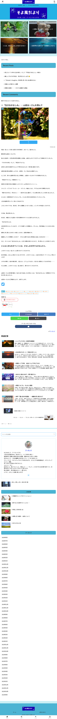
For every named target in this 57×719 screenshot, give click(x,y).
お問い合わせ (42, 712)
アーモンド (28, 450)
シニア (27, 291)
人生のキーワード (19, 291)
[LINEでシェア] (9, 513)
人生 (4, 291)
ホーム (14, 712)
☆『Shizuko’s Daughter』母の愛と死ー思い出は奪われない (20, 80)
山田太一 (46, 291)
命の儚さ (36, 293)
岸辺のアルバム (23, 293)
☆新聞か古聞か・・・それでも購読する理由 (15, 88)
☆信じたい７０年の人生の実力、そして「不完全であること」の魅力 (22, 72)
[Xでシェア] (9, 504)
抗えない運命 (10, 291)
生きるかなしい (6, 293)
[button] (37, 318)
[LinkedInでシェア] (35, 513)
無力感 (30, 293)
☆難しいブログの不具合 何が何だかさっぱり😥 (17, 76)
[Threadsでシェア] (22, 508)
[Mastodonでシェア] (22, 504)
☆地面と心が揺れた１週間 (11, 84)
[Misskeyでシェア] (47, 504)
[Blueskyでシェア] (35, 504)
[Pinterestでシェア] (22, 513)
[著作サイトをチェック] (28, 326)
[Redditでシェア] (35, 508)
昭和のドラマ (39, 291)
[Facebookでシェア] (9, 508)
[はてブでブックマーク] (47, 508)
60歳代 (32, 291)
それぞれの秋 (14, 293)
